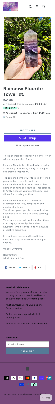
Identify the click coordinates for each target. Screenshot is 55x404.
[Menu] (50, 6)
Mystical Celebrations (22, 394)
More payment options (27, 145)
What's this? (11, 117)
